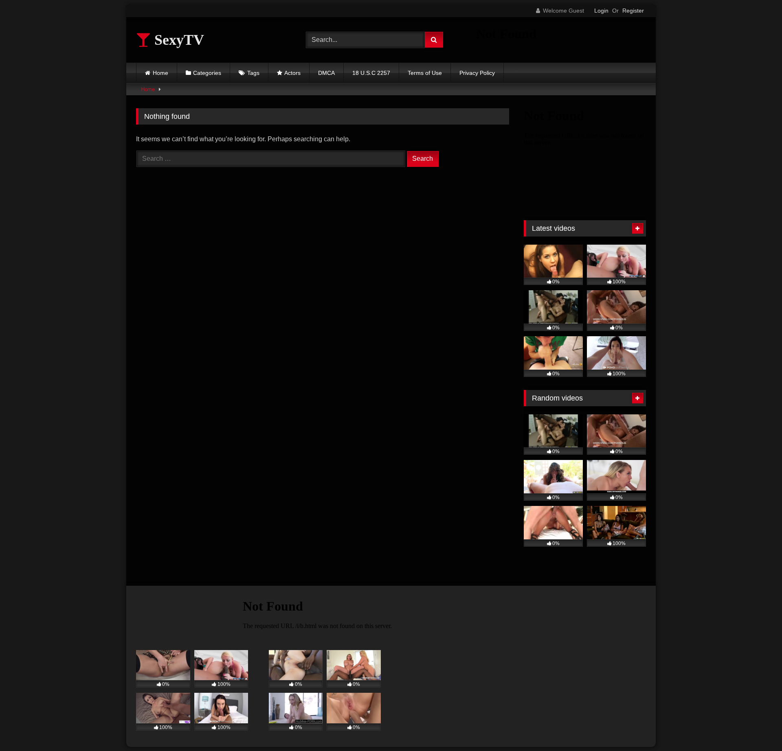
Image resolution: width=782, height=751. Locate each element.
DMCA (326, 73)
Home (160, 73)
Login (601, 10)
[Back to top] (757, 727)
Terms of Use (425, 73)
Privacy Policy (477, 73)
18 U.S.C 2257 (371, 73)
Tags (253, 73)
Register (633, 10)
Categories (207, 73)
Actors (292, 73)
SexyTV (177, 40)
